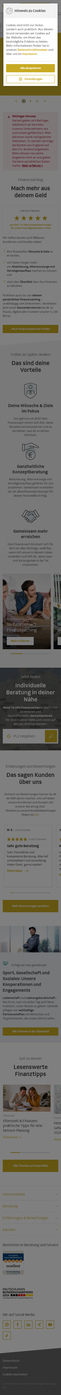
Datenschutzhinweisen (32, 50)
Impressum (29, 54)
